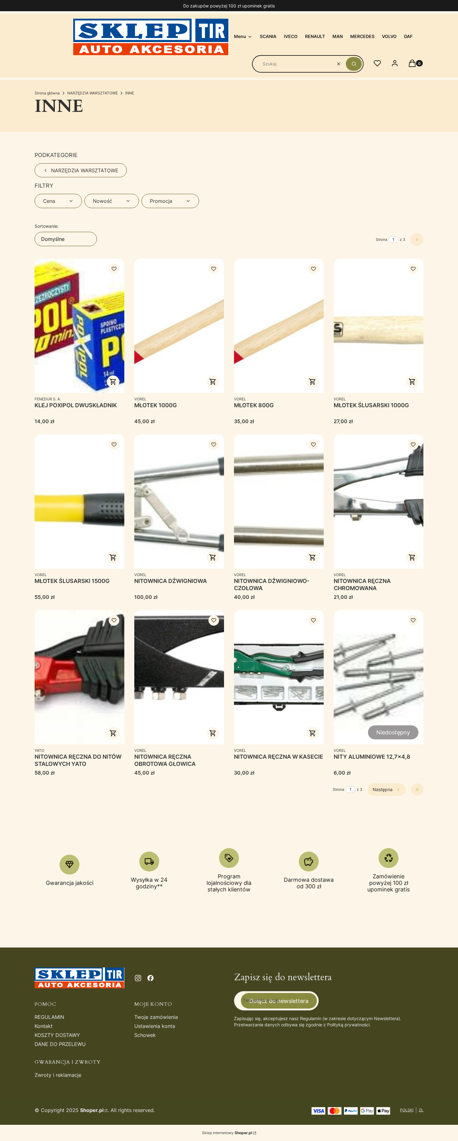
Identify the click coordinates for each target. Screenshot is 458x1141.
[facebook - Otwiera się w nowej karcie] (150, 978)
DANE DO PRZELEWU (60, 1044)
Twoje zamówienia (156, 1017)
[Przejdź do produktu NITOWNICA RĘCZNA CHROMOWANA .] (378, 501)
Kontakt (44, 1026)
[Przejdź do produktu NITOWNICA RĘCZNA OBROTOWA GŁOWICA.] (179, 677)
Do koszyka (113, 381)
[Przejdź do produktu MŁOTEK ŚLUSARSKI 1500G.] (79, 501)
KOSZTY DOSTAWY (57, 1035)
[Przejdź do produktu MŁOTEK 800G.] (279, 326)
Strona (381, 239)
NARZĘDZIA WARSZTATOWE (92, 93)
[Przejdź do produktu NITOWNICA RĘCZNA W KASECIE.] (279, 677)
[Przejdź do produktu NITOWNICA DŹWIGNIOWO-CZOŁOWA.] (279, 501)
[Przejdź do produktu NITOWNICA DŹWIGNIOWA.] (179, 501)
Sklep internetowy (227, 1132)
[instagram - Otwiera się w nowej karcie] (138, 978)
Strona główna (47, 93)
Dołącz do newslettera (278, 1001)
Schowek (145, 1035)
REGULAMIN (49, 1017)
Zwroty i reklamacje (58, 1075)
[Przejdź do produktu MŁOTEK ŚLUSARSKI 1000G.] (378, 326)
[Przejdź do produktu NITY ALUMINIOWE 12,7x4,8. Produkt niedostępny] (378, 677)
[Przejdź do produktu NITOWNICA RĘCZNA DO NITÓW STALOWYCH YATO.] (79, 677)
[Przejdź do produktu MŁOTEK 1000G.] (179, 326)
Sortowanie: (47, 226)
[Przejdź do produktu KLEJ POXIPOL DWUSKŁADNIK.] (79, 326)
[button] (354, 64)
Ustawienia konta (154, 1026)
